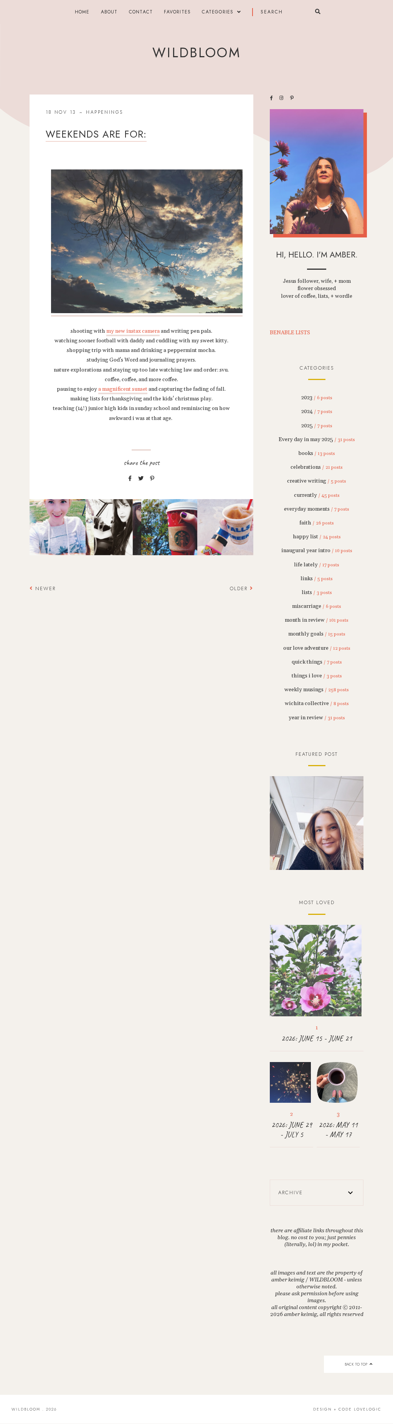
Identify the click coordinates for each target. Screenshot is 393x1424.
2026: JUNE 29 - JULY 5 (291, 1129)
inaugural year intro (316, 550)
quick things (317, 662)
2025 (316, 425)
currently (317, 495)
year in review (317, 717)
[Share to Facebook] (130, 478)
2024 (316, 411)
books (317, 453)
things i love (317, 675)
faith (316, 522)
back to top (356, 1364)
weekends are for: (96, 134)
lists (317, 592)
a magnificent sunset (122, 389)
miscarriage (316, 606)
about (109, 11)
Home (82, 11)
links (317, 578)
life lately (316, 564)
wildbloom (196, 52)
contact (141, 11)
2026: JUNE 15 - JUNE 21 (316, 1038)
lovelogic (367, 1409)
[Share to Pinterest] (152, 478)
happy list (317, 536)
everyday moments (316, 509)
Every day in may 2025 (317, 439)
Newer (44, 588)
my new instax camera (133, 331)
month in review (316, 620)
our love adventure (316, 648)
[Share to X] (141, 478)
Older (240, 588)
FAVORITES (177, 11)
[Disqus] (141, 708)
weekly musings (316, 689)
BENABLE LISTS (290, 332)
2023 (316, 397)
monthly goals (316, 634)
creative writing (316, 481)
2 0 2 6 (316, 823)
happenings (104, 112)
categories (217, 11)
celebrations (317, 467)
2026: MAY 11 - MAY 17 (338, 1129)
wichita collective (317, 703)
